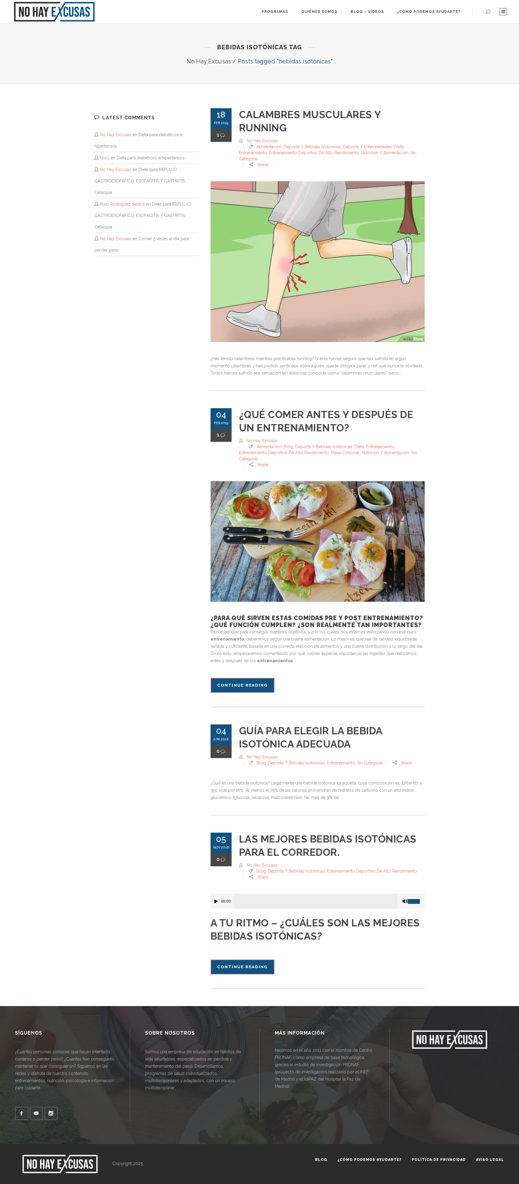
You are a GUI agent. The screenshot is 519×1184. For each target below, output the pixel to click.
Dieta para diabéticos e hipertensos (151, 157)
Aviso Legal (490, 1160)
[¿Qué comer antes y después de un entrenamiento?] (318, 541)
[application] (318, 901)
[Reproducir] (216, 901)
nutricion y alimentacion (384, 152)
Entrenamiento (253, 152)
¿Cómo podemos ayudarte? (370, 1160)
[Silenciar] (405, 901)
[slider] (416, 899)
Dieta (399, 146)
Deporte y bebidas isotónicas (312, 146)
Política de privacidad (439, 1160)
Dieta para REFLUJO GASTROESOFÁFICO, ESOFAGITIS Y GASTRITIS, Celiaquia (140, 181)
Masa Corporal (345, 452)
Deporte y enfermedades (367, 146)
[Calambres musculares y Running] (318, 261)
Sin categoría (370, 762)
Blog (288, 446)
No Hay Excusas (209, 61)
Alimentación (269, 146)
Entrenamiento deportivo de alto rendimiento (314, 152)
